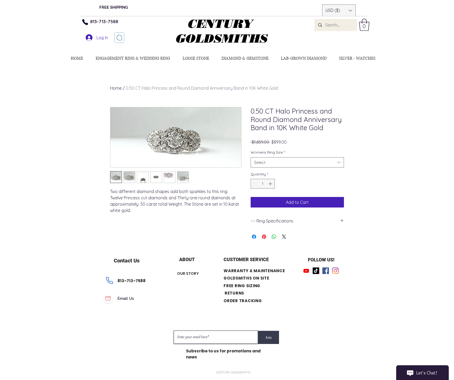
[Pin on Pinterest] (264, 237)
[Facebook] (325, 270)
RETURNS (234, 293)
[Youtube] (306, 270)
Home (116, 88)
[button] (339, 10)
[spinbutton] (262, 183)
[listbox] (339, 10)
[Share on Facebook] (254, 237)
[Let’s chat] (119, 37)
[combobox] (297, 162)
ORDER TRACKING (243, 300)
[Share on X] (284, 237)
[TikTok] (316, 270)
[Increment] (270, 183)
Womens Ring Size (268, 152)
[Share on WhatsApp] (274, 237)
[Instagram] (335, 270)
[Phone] (85, 22)
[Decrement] (254, 183)
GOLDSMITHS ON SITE (246, 278)
